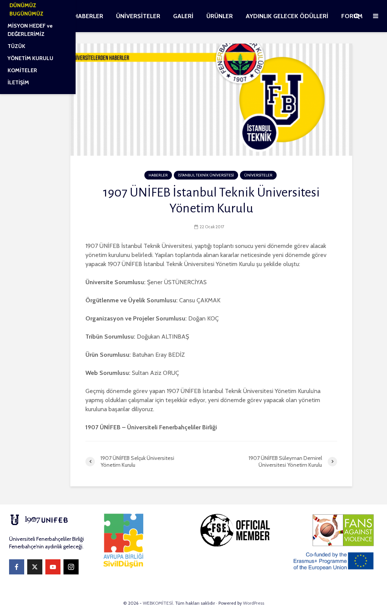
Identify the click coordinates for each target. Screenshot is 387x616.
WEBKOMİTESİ (158, 603)
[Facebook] (16, 566)
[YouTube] (52, 566)
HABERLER (88, 16)
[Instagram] (71, 566)
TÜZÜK (16, 46)
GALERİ (183, 16)
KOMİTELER (22, 70)
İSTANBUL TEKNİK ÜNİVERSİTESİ (206, 175)
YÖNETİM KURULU (30, 58)
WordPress (253, 603)
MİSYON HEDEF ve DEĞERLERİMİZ (30, 29)
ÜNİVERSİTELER (138, 16)
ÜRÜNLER (219, 16)
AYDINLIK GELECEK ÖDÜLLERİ (287, 16)
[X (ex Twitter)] (34, 566)
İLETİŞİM (18, 82)
